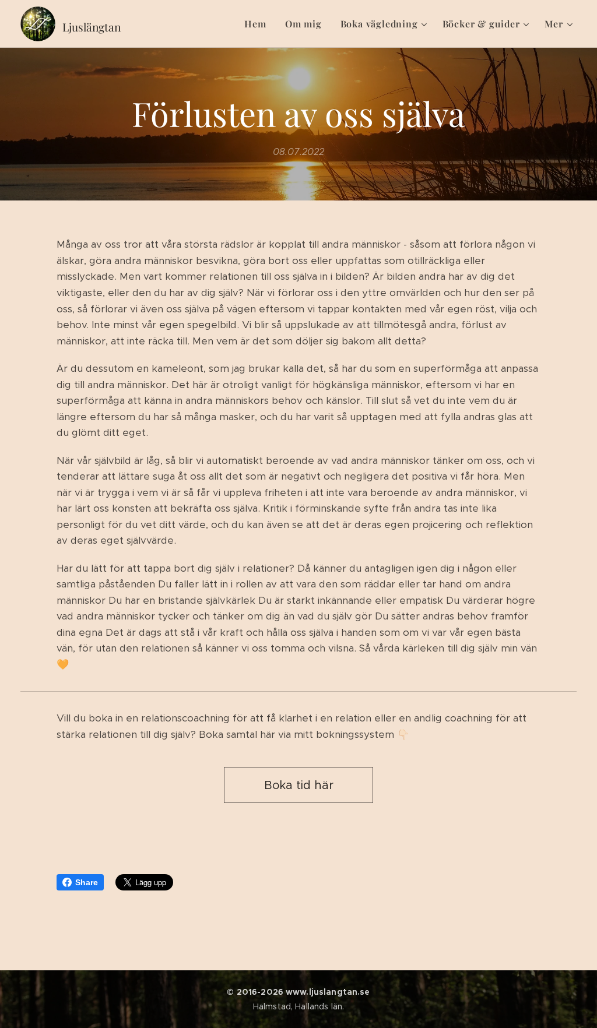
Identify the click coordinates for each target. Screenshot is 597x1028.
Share (86, 882)
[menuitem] (258, 23)
